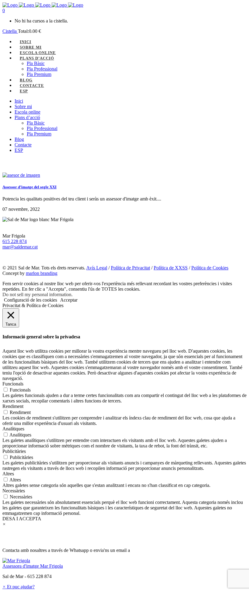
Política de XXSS (171, 267)
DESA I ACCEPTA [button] (21, 518)
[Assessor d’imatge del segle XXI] (21, 175)
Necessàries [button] (13, 490)
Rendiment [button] (12, 406)
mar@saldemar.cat (20, 246)
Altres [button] (8, 473)
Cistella (10, 31)
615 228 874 (14, 241)
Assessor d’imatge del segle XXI (29, 187)
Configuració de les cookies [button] (30, 300)
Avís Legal (96, 267)
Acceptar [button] (68, 300)
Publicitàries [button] (14, 451)
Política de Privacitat (130, 267)
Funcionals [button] (12, 383)
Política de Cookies (209, 267)
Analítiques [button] (13, 428)
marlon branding (41, 273)
